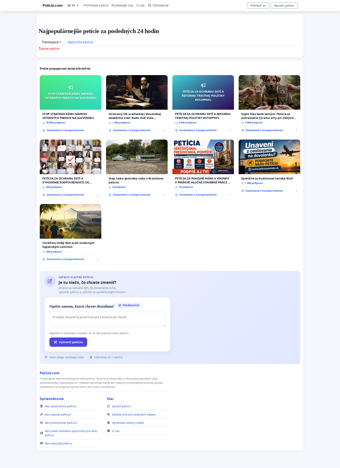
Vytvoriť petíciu (71, 342)
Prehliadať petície (96, 5)
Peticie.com (52, 5)
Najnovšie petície (80, 42)
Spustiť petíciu (284, 5)
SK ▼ (75, 5)
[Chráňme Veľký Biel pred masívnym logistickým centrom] (70, 234)
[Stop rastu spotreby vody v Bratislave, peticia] (137, 169)
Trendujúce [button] (50, 42)
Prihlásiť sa (258, 5)
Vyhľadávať (160, 5)
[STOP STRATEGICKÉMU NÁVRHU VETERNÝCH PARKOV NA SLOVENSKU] (70, 105)
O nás (140, 5)
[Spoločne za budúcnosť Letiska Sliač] (269, 167)
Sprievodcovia (52, 398)
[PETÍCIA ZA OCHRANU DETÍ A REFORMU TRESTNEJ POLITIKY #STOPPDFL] (203, 105)
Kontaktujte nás (122, 5)
